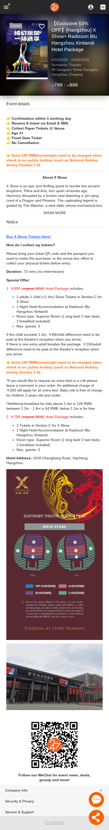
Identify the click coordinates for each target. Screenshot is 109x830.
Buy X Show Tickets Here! (28, 237)
